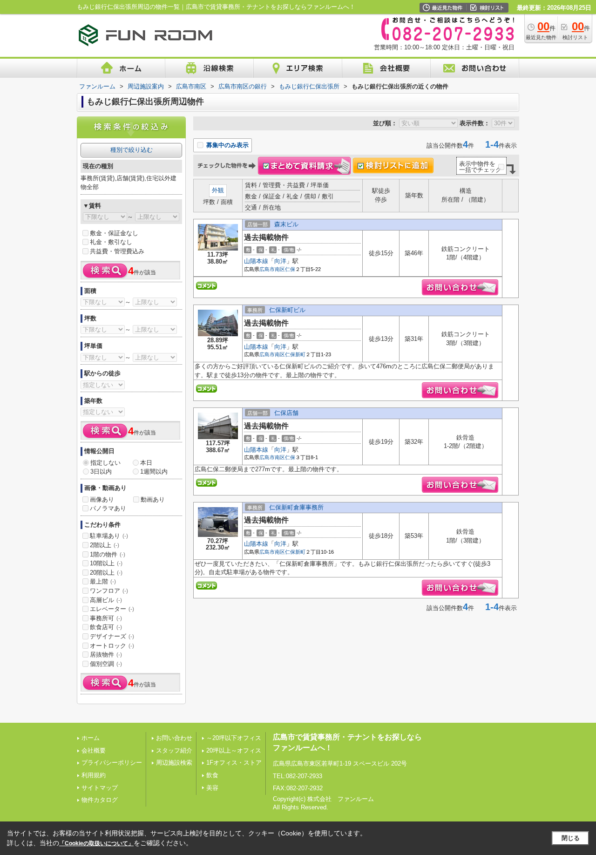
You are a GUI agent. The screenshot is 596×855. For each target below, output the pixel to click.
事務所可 (106, 618)
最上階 (103, 581)
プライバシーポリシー (111, 762)
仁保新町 (295, 354)
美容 (212, 787)
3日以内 (101, 471)
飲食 (212, 775)
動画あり (153, 499)
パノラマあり (108, 508)
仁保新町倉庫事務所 (296, 507)
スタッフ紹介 (174, 750)
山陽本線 (256, 261)
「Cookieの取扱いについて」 (96, 843)
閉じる (571, 838)
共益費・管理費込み (117, 251)
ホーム (90, 737)
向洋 (280, 261)
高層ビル (106, 600)
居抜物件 (106, 654)
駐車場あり (109, 535)
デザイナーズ (112, 636)
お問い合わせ (174, 737)
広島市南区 (272, 269)
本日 (146, 462)
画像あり (102, 499)
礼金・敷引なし (111, 241)
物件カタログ (99, 799)
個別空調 (106, 663)
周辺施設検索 (174, 762)
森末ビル (286, 224)
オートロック (112, 645)
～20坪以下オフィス (233, 737)
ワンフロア (109, 590)
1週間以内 (154, 471)
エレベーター (112, 608)
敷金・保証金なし (114, 233)
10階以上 (106, 563)
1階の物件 (107, 554)
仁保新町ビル (287, 309)
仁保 (290, 269)
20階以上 (106, 572)
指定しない (105, 462)
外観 (218, 190)
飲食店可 (106, 627)
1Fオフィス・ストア (234, 762)
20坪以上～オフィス (233, 750)
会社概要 (93, 750)
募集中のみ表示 (226, 145)
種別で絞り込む (131, 149)
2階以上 (104, 545)
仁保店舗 (286, 412)
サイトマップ (99, 787)
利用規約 (93, 775)
